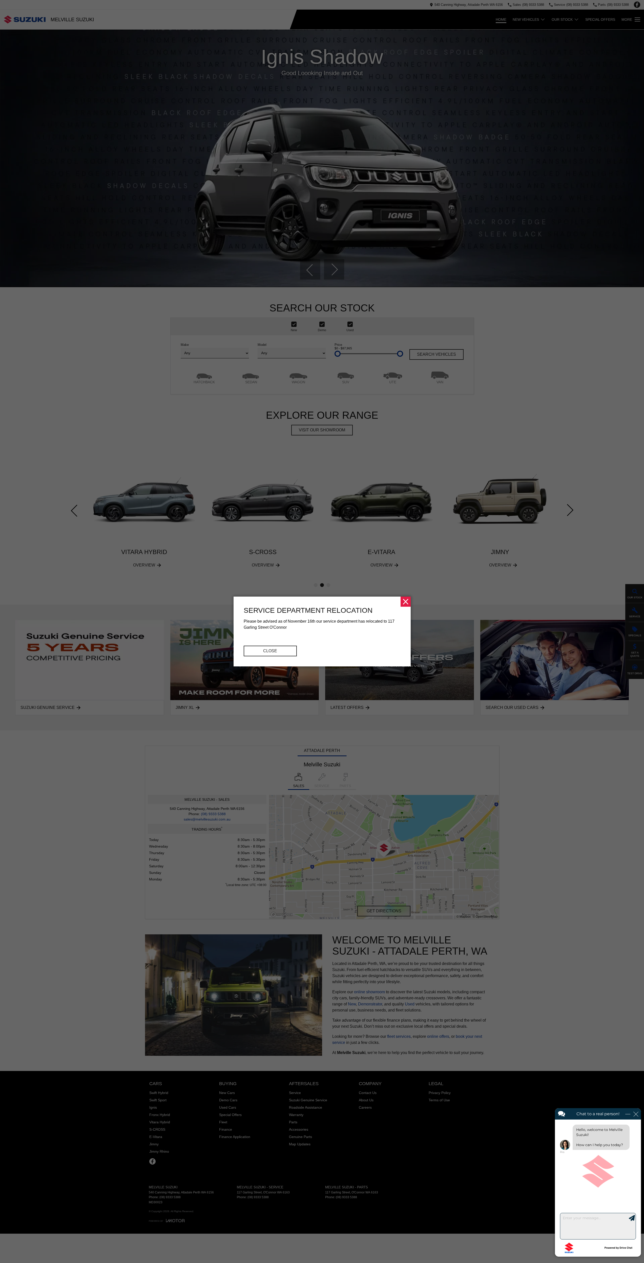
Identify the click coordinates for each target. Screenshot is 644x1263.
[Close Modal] (406, 602)
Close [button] (270, 651)
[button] (322, 631)
